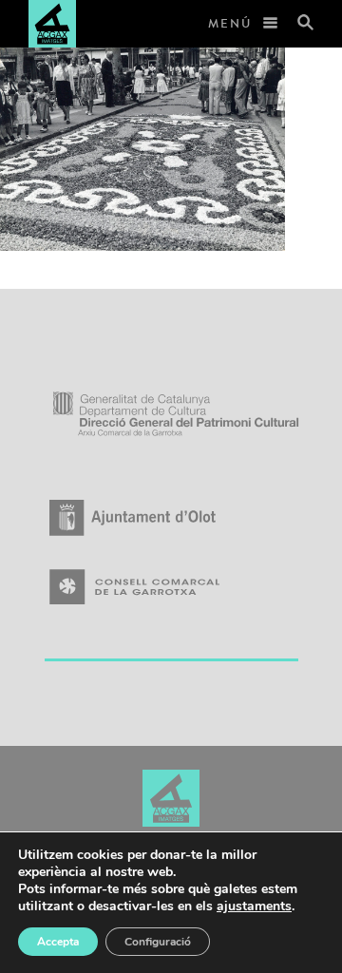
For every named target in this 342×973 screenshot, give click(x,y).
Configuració (157, 941)
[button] (297, 23)
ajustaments (254, 906)
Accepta (58, 941)
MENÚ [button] (230, 23)
